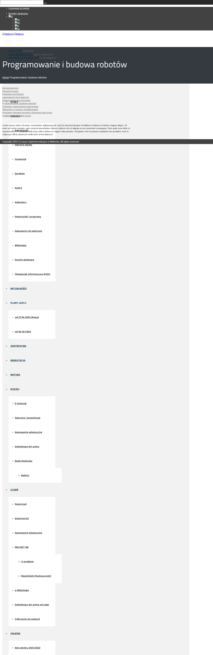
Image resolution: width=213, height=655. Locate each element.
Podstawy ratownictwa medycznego (20, 106)
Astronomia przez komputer (16, 100)
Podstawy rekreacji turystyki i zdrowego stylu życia (27, 112)
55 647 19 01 (15, 50)
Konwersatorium (10, 88)
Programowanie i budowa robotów (19, 103)
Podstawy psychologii (13, 94)
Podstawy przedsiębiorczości (16, 116)
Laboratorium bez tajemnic (15, 97)
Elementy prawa (10, 91)
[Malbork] (13, 34)
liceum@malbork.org (21, 54)
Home (5, 77)
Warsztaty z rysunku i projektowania (20, 109)
